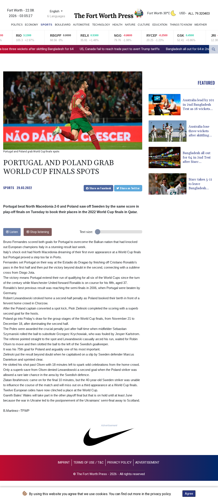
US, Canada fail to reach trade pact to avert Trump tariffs (88, 49)
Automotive (81, 24)
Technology (101, 24)
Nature (130, 24)
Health (117, 24)
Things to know (181, 24)
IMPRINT (64, 462)
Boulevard (63, 24)
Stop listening (39, 232)
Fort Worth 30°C (158, 13)
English (55, 11)
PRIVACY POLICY (119, 462)
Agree (189, 494)
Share (100, 188)
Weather (200, 24)
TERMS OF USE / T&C (88, 462)
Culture (144, 24)
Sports (46, 24)
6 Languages (56, 16)
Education (159, 24)
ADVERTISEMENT (147, 462)
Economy (31, 24)
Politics (17, 24)
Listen (13, 232)
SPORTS (8, 187)
